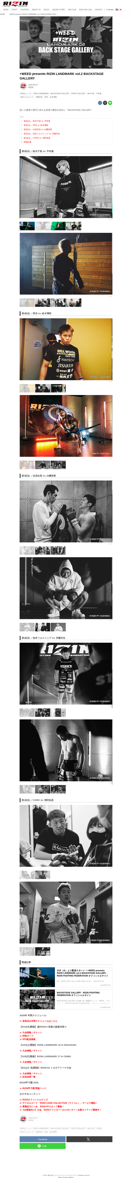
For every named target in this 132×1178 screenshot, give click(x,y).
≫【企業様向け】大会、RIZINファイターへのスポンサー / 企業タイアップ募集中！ (61, 1110)
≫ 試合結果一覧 (28, 1077)
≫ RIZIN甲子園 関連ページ (33, 1088)
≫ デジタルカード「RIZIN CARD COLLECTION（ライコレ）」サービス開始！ (59, 1103)
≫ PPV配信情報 (27, 1039)
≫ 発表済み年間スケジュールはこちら (38, 1021)
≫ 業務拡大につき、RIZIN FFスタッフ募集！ (42, 1106)
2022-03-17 (33, 85)
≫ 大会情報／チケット (31, 1032)
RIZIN (30, 87)
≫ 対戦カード (26, 1036)
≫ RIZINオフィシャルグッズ (34, 1099)
